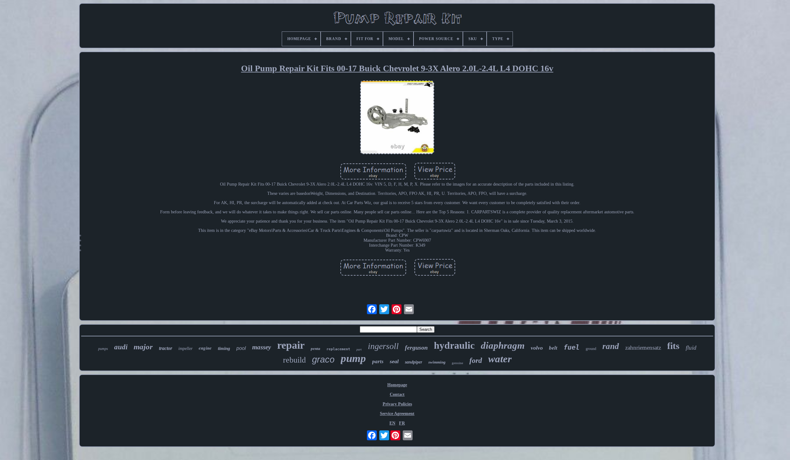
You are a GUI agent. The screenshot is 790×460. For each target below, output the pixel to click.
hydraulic (454, 345)
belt (553, 348)
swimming (437, 362)
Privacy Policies (397, 404)
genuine (457, 363)
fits (673, 346)
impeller (185, 348)
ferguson (416, 347)
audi (120, 347)
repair (291, 345)
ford (475, 360)
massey (261, 347)
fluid (691, 347)
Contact (397, 394)
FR (402, 423)
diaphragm (503, 345)
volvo (537, 348)
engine (205, 348)
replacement (338, 349)
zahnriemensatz (643, 347)
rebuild (294, 359)
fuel (571, 347)
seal (394, 361)
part (359, 349)
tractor (165, 348)
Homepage (397, 385)
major (143, 347)
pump (353, 358)
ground (591, 349)
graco (323, 359)
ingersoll (383, 346)
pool (241, 348)
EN (392, 423)
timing (224, 348)
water (500, 358)
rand (610, 346)
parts (378, 361)
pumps (103, 349)
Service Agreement (397, 413)
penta (315, 348)
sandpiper (413, 362)
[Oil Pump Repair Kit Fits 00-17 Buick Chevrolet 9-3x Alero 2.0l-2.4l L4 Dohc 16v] (397, 118)
